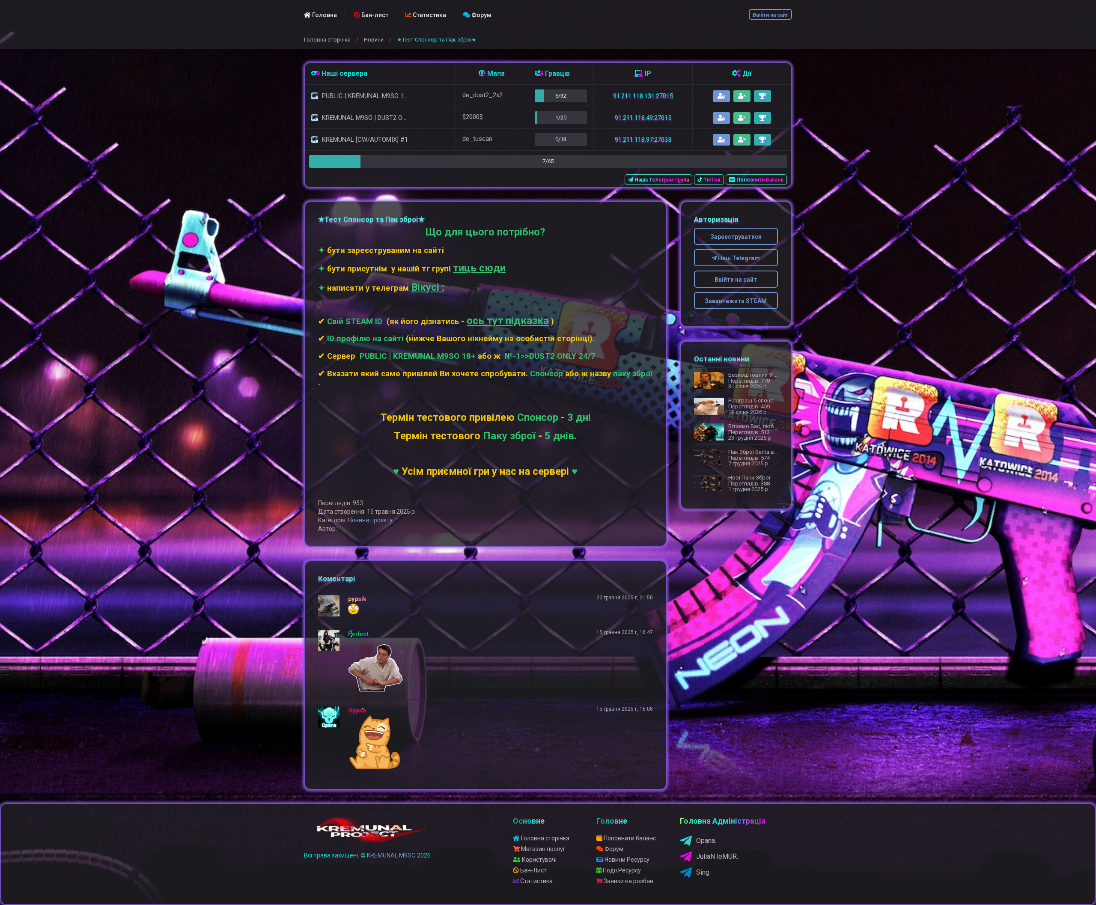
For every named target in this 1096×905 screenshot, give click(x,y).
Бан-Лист (533, 870)
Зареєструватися (736, 236)
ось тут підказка (508, 321)
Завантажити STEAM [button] (736, 301)
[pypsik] (331, 605)
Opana (357, 710)
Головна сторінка (327, 39)
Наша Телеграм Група (661, 180)
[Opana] (331, 717)
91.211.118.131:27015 (643, 96)
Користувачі (539, 859)
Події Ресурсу (621, 870)
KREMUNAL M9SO (391, 855)
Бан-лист (374, 15)
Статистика (428, 15)
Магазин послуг (543, 848)
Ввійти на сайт (770, 15)
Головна (324, 15)
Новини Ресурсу (626, 859)
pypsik (357, 598)
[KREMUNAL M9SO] (369, 833)
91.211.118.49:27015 (643, 118)
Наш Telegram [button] (738, 258)
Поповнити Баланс (759, 180)
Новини (374, 39)
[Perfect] (331, 640)
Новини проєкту (370, 520)
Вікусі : (427, 287)
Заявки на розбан (627, 881)
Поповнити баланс (629, 838)
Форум (480, 15)
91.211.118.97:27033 (643, 139)
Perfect (358, 633)
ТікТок (711, 180)
